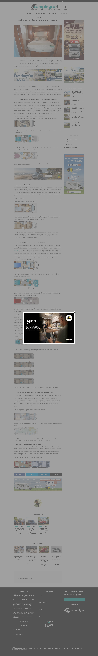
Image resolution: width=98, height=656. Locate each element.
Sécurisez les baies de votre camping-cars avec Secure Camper (31, 558)
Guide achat (64, 13)
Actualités (30, 13)
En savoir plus (24, 621)
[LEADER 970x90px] (49, 652)
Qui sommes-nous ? (33, 648)
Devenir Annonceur (77, 648)
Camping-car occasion (68, 1)
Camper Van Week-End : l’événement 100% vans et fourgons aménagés (43, 531)
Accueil (24, 13)
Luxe (71, 13)
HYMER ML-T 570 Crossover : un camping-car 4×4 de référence (77, 102)
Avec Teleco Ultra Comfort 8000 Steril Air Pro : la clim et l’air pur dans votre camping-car (77, 109)
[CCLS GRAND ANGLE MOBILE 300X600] (74, 40)
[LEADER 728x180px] (38, 173)
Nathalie (57, 564)
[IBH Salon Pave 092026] (74, 74)
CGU (41, 648)
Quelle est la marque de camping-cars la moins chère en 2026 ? (44, 559)
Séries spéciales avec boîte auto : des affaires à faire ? (56, 558)
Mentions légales (48, 648)
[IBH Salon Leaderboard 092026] (38, 76)
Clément (37, 509)
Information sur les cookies (62, 648)
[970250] (38, 485)
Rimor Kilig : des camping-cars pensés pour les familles (77, 124)
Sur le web (20, 526)
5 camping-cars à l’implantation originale (18, 558)
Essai (48, 13)
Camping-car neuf (40, 13)
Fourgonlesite (17, 629)
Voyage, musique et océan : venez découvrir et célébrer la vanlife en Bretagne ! (19, 531)
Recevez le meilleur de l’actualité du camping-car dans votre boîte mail (31, 531)
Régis (35, 563)
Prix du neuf (55, 13)
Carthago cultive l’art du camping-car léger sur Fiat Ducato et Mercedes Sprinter (77, 116)
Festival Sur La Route (36, 1)
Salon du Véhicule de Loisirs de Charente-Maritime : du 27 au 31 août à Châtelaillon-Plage (77, 94)
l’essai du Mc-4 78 (18, 250)
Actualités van (58, 1)
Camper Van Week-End (48, 1)
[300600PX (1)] (74, 174)
